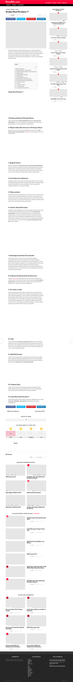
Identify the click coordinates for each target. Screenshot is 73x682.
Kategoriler (21, 5)
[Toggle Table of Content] (35, 67)
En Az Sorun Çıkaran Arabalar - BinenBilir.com (56, 662)
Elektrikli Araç (30, 663)
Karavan (29, 668)
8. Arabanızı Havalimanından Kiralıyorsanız (24, 80)
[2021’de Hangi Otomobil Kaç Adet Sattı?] (15, 521)
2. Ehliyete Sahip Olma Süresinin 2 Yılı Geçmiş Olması (26, 71)
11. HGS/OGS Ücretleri (20, 84)
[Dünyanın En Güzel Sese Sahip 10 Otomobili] (15, 620)
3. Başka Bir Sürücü (19, 73)
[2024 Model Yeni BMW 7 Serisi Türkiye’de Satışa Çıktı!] (58, 16)
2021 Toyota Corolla (53, 663)
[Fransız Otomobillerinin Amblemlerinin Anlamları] (36, 638)
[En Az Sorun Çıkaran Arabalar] (58, 31)
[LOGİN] (66, 5)
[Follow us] (63, 5)
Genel (61, 97)
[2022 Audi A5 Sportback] (36, 485)
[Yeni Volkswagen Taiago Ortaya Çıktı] (15, 533)
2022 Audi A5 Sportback (34, 492)
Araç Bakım (30, 660)
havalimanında (15, 278)
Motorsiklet (30, 673)
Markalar (29, 671)
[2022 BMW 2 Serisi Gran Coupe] (58, 93)
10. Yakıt (17, 83)
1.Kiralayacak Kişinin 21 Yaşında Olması (23, 70)
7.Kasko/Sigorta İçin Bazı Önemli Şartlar (23, 79)
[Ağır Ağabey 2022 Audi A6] (15, 485)
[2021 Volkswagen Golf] (36, 620)
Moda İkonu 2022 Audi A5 (13, 507)
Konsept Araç (30, 670)
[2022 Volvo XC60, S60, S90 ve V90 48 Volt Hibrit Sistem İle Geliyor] (15, 571)
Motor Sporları (30, 672)
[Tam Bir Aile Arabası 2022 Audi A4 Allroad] (36, 500)
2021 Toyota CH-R (11, 477)
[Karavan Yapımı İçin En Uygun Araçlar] (15, 602)
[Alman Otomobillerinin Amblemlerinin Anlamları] (15, 638)
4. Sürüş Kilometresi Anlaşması (22, 74)
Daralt (35, 457)
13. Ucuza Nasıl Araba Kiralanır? (22, 87)
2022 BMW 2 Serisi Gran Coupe (58, 99)
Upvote (15, 420)
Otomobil (16, 505)
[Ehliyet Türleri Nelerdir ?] (1, 341)
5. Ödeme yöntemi (19, 76)
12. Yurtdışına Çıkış (20, 86)
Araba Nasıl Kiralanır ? (20, 68)
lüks (28, 131)
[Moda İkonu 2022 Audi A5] (15, 500)
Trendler (7, 567)
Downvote (36, 420)
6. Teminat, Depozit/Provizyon (22, 77)
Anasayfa (8, 5)
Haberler (14, 5)
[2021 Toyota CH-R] (15, 470)
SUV (28, 676)
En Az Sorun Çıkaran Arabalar (58, 37)
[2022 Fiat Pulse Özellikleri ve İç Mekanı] (15, 546)
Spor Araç (29, 675)
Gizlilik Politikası (64, 680)
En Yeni (28, 465)
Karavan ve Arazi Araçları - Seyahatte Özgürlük (57, 659)
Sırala (38, 457)
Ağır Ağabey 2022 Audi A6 (13, 492)
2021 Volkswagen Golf (33, 627)
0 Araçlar (7, 505)
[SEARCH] (64, 5)
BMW (29, 662)
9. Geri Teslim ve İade (20, 81)
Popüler (28, 481)
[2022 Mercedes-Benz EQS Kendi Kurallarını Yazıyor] (36, 470)
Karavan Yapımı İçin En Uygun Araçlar (57, 660)
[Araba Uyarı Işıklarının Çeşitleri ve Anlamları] (36, 602)
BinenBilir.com (13, 2)
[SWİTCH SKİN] (61, 5)
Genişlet (31, 457)
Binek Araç (12, 505)
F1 (28, 664)
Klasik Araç (30, 669)
